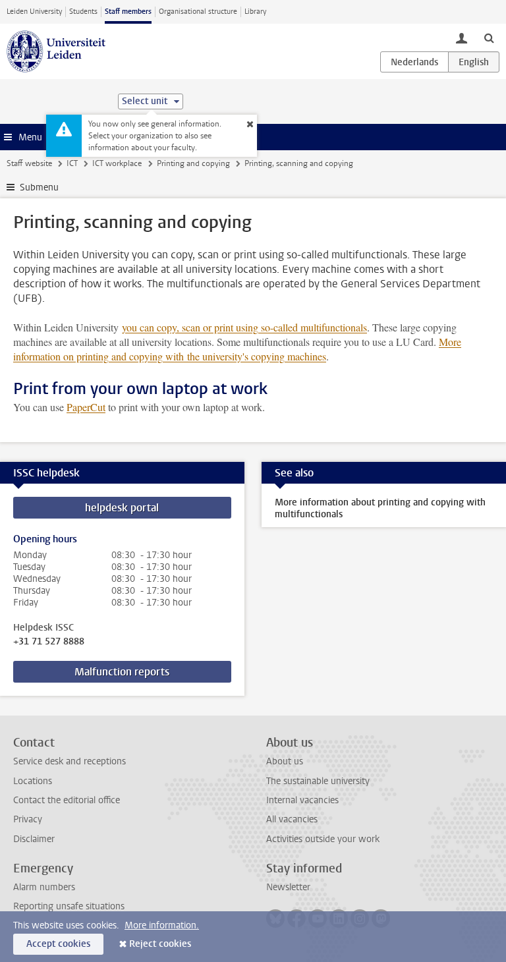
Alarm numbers (44, 887)
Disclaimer (34, 839)
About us (284, 761)
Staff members (128, 11)
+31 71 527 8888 (48, 642)
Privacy (27, 819)
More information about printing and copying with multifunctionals (380, 508)
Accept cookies (58, 944)
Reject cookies (160, 944)
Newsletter (288, 887)
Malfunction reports (121, 672)
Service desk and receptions (69, 761)
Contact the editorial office (66, 800)
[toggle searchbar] (488, 37)
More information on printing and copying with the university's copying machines (237, 349)
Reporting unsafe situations (69, 906)
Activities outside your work (323, 839)
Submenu (39, 187)
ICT (72, 163)
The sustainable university (318, 781)
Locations (32, 781)
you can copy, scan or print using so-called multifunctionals (244, 327)
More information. (162, 925)
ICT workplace (117, 163)
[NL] (414, 61)
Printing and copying (193, 163)
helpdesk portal (122, 508)
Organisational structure (198, 11)
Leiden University (34, 11)
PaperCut (86, 407)
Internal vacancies (302, 800)
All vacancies (292, 819)
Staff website (29, 163)
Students (83, 11)
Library (255, 11)
